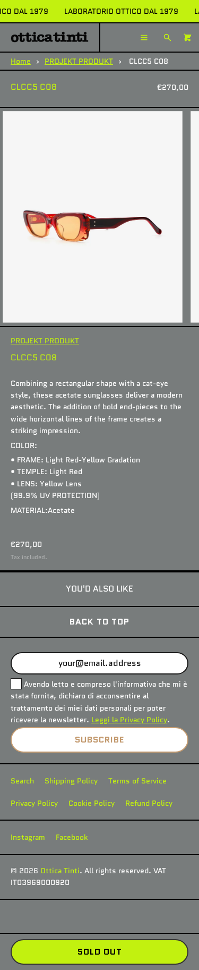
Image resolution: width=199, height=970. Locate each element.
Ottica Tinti (60, 870)
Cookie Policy (91, 803)
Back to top (99, 621)
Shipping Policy (71, 780)
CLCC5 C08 (34, 87)
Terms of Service (137, 780)
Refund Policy (148, 803)
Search (22, 780)
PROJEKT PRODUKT (79, 61)
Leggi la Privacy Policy (129, 719)
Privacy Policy (34, 803)
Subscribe (99, 739)
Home (21, 61)
